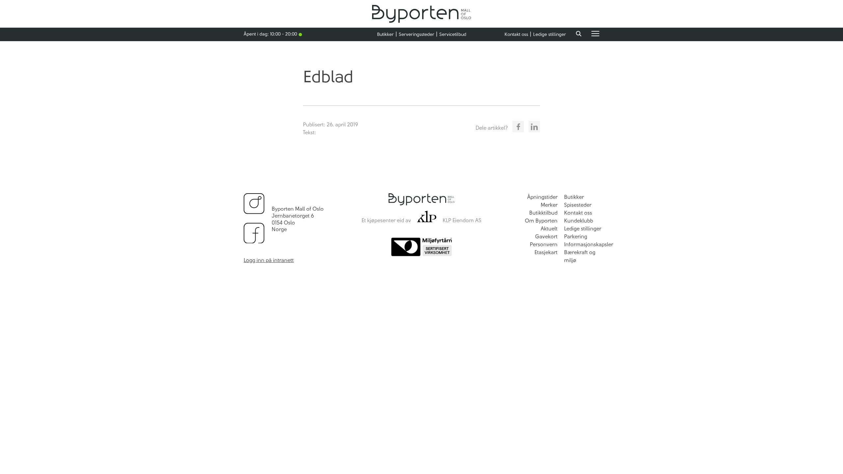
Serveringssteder (416, 34)
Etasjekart (545, 252)
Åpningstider (542, 197)
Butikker (385, 34)
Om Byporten (541, 221)
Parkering (575, 236)
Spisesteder (577, 205)
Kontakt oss (516, 34)
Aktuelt (549, 228)
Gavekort (546, 236)
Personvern (543, 244)
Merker (549, 205)
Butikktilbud (543, 213)
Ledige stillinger (549, 34)
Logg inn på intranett (269, 260)
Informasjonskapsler (588, 244)
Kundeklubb (578, 221)
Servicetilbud (452, 34)
